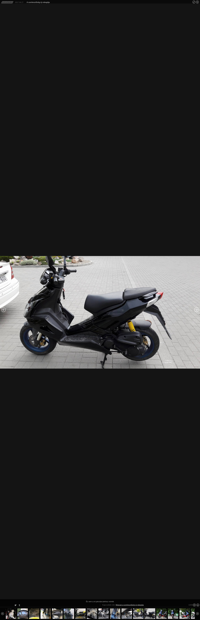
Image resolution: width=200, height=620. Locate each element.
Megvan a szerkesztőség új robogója (130, 605)
